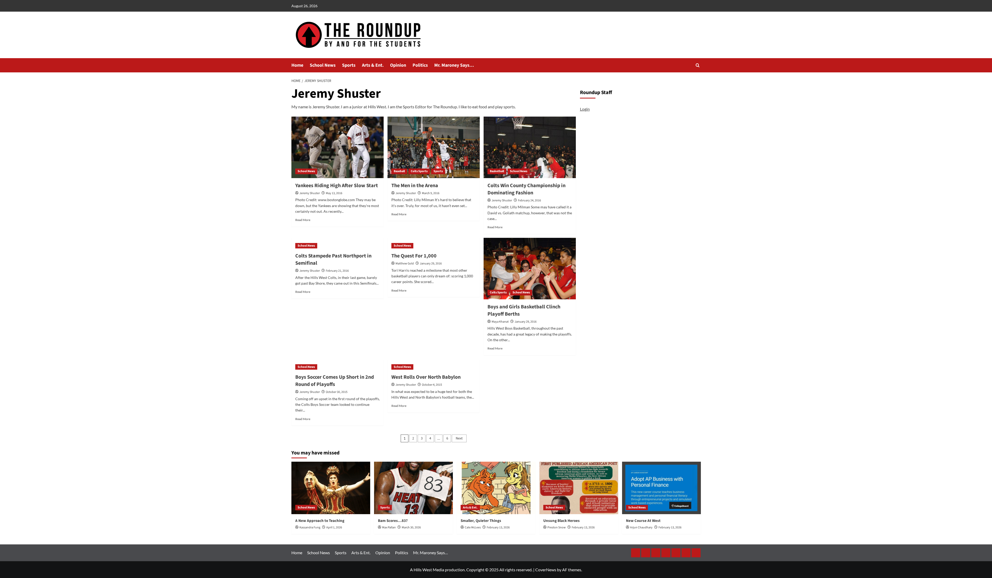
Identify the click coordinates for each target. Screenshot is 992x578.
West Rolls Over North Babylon (426, 377)
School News (323, 65)
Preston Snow (556, 527)
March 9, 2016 (430, 193)
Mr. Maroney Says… (454, 65)
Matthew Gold (405, 263)
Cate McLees (473, 527)
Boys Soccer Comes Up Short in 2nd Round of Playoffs (334, 381)
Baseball (399, 171)
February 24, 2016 (529, 200)
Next (459, 438)
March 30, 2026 (411, 527)
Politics (420, 65)
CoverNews (545, 569)
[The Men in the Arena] (434, 147)
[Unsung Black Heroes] (578, 488)
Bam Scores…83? (393, 520)
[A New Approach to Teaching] (330, 488)
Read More (302, 220)
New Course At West (643, 520)
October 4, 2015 (432, 385)
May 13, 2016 (334, 193)
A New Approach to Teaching (319, 520)
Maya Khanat (500, 322)
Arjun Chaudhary (641, 527)
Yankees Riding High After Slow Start (336, 185)
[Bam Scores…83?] (413, 488)
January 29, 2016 (431, 263)
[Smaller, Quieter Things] (496, 488)
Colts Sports (419, 171)
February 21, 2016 (337, 271)
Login (585, 109)
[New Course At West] (661, 488)
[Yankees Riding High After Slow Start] (337, 147)
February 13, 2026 (498, 527)
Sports (348, 65)
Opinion (398, 65)
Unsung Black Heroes (561, 520)
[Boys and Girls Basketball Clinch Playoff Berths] (530, 268)
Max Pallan (389, 527)
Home (297, 65)
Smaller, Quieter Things (481, 520)
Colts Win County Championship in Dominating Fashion (526, 189)
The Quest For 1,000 (414, 256)
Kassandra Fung (309, 527)
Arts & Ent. (373, 65)
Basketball (497, 171)
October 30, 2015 (336, 392)
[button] (697, 65)
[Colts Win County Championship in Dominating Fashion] (530, 147)
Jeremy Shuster (309, 193)
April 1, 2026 (334, 527)
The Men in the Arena (414, 185)
